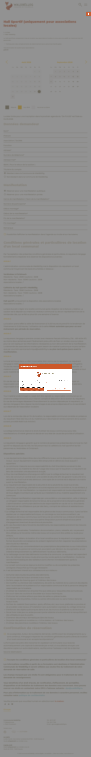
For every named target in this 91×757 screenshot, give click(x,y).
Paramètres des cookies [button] (59, 389)
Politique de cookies (53, 383)
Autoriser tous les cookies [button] (32, 389)
